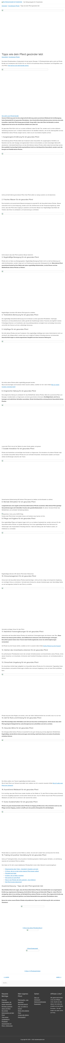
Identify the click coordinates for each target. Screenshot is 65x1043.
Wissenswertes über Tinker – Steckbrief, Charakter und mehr (21, 869)
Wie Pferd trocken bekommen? (13, 882)
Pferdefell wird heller (10, 873)
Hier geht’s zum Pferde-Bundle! (10, 116)
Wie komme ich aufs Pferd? (12, 877)
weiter (58, 977)
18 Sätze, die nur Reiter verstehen (14, 875)
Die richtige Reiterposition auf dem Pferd (8, 1013)
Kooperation (37, 1004)
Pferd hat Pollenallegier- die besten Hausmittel (7, 1002)
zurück (6, 977)
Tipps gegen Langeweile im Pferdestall (5, 1019)
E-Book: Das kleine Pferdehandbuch (32, 928)
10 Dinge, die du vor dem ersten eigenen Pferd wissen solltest (22, 871)
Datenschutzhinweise (40, 1002)
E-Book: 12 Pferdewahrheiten (32, 971)
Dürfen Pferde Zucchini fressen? (52, 646)
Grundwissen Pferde (14, 57)
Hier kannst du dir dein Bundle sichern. (18, 65)
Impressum (37, 999)
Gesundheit (5, 57)
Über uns (36, 997)
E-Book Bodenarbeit (32, 948)
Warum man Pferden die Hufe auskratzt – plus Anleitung (20, 880)
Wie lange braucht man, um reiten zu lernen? (23, 1006)
